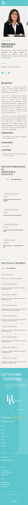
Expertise (4, 436)
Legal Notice (5, 457)
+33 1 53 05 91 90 (5, 482)
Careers (3, 443)
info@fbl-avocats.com (7, 421)
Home (3, 430)
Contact (3, 446)
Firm (2, 433)
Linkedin (14, 501)
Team (2, 439)
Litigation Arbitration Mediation (10, 67)
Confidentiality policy (7, 460)
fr (23, 3)
